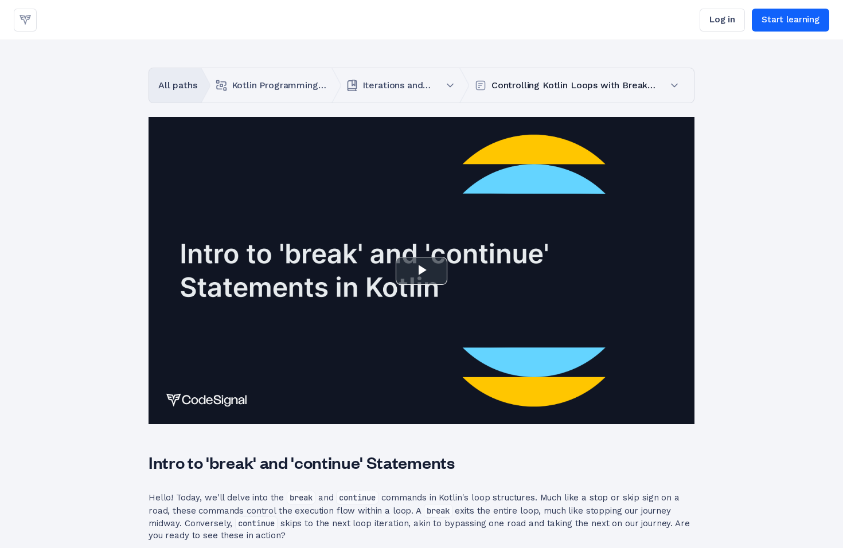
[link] (25, 20)
